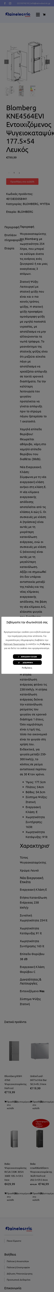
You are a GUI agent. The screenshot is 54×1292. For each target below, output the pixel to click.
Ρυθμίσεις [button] (45, 644)
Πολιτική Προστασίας (14, 644)
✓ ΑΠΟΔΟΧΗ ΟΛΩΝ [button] (27, 656)
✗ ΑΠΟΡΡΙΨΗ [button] (27, 662)
